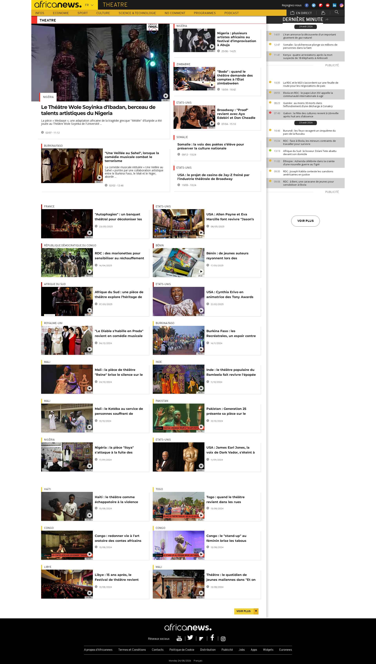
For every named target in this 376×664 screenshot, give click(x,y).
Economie (61, 13)
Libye (47, 567)
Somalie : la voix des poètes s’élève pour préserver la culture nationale (210, 146)
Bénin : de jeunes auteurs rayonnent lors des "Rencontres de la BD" (227, 256)
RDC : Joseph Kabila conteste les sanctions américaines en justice (308, 173)
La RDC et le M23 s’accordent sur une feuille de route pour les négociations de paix (310, 84)
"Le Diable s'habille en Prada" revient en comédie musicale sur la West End (119, 334)
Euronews (285, 650)
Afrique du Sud (55, 284)
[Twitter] (190, 638)
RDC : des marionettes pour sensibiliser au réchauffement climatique (119, 256)
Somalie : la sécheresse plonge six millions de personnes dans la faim (310, 46)
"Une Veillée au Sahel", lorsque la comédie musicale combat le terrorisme (132, 157)
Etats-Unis (184, 102)
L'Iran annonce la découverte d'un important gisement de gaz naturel (309, 36)
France (49, 206)
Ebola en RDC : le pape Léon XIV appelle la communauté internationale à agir (308, 94)
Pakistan (162, 401)
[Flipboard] (201, 638)
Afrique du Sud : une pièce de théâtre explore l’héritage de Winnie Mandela (119, 295)
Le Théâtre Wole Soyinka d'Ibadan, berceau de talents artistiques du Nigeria (98, 110)
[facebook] (212, 638)
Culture (103, 13)
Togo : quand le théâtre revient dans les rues (225, 499)
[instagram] (223, 638)
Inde (159, 362)
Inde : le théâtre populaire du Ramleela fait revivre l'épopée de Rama (231, 373)
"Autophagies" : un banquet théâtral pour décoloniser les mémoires (118, 217)
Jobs (242, 650)
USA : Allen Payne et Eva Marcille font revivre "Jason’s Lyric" (230, 217)
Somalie (182, 137)
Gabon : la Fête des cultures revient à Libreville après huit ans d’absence (311, 115)
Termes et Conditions (132, 650)
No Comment (175, 13)
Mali (47, 362)
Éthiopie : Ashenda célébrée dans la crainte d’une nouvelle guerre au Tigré (309, 163)
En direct (303, 13)
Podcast (231, 13)
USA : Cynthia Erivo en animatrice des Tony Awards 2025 (229, 295)
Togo (159, 489)
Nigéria (48, 97)
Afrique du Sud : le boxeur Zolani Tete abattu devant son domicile (309, 152)
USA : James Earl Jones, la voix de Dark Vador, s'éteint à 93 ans (230, 451)
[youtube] (179, 638)
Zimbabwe (183, 64)
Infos (39, 13)
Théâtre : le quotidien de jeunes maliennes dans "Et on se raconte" (231, 578)
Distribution (208, 650)
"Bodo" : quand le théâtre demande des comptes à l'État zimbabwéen (235, 77)
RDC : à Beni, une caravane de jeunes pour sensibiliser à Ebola (308, 183)
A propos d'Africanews (98, 650)
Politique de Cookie (181, 650)
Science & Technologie (137, 13)
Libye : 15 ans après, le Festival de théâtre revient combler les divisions (117, 578)
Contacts (158, 650)
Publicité (227, 650)
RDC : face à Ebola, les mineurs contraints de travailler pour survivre (309, 142)
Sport (83, 13)
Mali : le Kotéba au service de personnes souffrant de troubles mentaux (119, 412)
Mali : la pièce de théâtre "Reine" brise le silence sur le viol (119, 373)
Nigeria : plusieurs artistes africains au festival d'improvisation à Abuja (236, 39)
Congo (49, 528)
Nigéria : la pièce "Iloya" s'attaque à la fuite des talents (114, 451)
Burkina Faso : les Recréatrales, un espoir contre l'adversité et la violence (231, 334)
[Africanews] (56, 4)
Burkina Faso (53, 146)
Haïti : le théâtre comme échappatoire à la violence (116, 499)
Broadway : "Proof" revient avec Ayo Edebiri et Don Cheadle (236, 114)
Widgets (268, 650)
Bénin (160, 245)
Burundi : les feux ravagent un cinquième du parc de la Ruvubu (309, 132)
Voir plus (305, 221)
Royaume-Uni (53, 323)
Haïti (47, 489)
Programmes (205, 13)
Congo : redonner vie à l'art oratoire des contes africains (118, 538)
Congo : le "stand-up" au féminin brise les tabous (226, 538)
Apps (254, 650)
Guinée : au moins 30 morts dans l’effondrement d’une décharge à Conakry (308, 104)
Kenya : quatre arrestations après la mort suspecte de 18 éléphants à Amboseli (307, 56)
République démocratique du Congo (70, 245)
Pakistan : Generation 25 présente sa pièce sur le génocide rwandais (226, 412)
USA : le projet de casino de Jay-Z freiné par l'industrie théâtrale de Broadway (213, 177)
